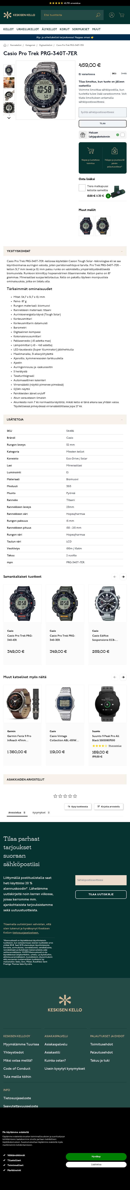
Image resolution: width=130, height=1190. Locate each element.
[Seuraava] (9, 117)
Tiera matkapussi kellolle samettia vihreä (97, 189)
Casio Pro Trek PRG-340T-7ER (70, 45)
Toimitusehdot (101, 1044)
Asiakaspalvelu (56, 1044)
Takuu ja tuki (100, 1061)
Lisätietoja (15, 419)
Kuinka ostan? (55, 1061)
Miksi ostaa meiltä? (17, 1061)
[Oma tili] (111, 15)
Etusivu (4, 45)
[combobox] (72, 15)
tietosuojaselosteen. (26, 932)
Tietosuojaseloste (17, 1098)
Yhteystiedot (13, 1052)
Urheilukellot (28, 29)
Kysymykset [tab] (39, 812)
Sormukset (80, 29)
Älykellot (49, 29)
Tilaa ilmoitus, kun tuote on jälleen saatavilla (101, 83)
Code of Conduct (16, 1069)
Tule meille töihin (17, 1077)
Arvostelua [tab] (14, 812)
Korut (65, 29)
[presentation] (80, 132)
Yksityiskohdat (18, 251)
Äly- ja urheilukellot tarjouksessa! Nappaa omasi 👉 (65, 37)
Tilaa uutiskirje (101, 894)
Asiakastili (52, 1052)
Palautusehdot (101, 1052)
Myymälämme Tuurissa (21, 1044)
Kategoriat (30, 45)
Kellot (8, 29)
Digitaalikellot (45, 45)
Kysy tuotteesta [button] (79, 806)
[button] (123, 576)
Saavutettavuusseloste (20, 1106)
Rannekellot (15, 45)
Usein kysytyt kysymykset (65, 1069)
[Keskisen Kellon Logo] (19, 15)
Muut (96, 29)
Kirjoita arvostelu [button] (110, 806)
